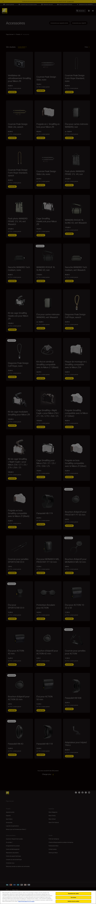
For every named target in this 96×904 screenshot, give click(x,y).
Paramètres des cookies (73, 893)
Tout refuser (73, 897)
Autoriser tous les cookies (73, 901)
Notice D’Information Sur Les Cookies (26, 901)
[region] (48, 897)
